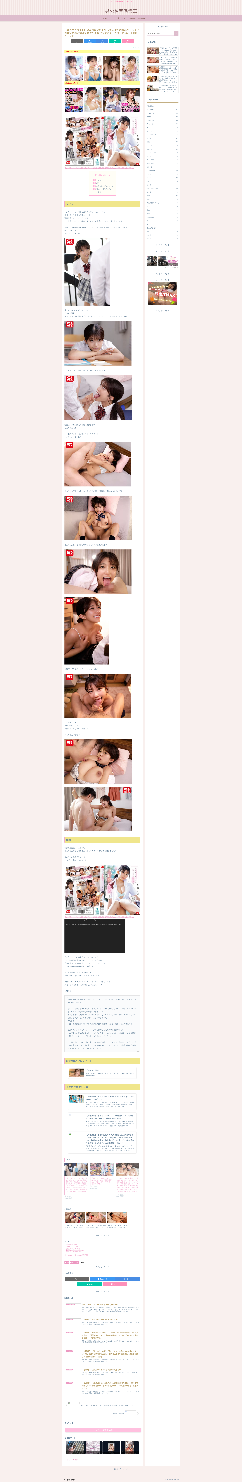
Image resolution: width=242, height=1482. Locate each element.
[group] (75, 1220)
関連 (99, 192)
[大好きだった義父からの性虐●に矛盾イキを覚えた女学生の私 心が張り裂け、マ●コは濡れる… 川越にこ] (111, 99)
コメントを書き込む (103, 1430)
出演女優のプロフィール (104, 186)
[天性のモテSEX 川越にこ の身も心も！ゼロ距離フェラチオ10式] (93, 68)
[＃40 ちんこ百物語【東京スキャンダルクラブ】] (130, 99)
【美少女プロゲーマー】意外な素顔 (75, 1250)
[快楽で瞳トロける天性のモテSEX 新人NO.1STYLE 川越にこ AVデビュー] (93, 99)
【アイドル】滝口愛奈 (71, 1244)
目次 (100, 175)
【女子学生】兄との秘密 (72, 1246)
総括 (97, 183)
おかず (84, 1262)
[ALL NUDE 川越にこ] (111, 68)
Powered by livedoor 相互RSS (76, 1255)
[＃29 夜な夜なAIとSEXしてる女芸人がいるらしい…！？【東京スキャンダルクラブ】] (74, 99)
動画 (68, 1262)
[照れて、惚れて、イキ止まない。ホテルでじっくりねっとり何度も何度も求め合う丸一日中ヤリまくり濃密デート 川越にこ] (130, 68)
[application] (94, 936)
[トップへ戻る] (239, 1479)
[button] (128, 41)
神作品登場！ (75, 1262)
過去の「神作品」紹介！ (104, 189)
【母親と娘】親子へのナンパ (73, 1248)
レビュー (99, 180)
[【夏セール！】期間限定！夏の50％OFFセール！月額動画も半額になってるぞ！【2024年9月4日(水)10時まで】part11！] (102, 1169)
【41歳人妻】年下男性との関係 (74, 1252)
